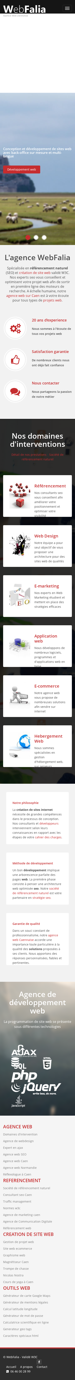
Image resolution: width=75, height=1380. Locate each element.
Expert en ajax (13, 1148)
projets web (52, 300)
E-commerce (46, 686)
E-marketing (46, 586)
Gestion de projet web (18, 1242)
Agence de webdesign (18, 1141)
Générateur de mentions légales (25, 1302)
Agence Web (17, 1126)
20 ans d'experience (49, 320)
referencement (22, 1180)
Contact (42, 1367)
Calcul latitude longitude (20, 1309)
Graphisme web (14, 1255)
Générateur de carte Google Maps (26, 1296)
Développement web (21, 169)
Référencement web (17, 1228)
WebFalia (12, 1357)
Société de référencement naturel (26, 1188)
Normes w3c (11, 1208)
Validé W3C (30, 1357)
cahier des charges (48, 837)
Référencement (50, 486)
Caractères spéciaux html (21, 1336)
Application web (45, 638)
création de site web (35, 272)
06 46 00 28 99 (20, 1371)
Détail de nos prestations (28, 455)
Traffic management (17, 1201)
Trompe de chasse (16, 1269)
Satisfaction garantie (50, 351)
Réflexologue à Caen (17, 1174)
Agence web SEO (14, 1154)
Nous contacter (45, 382)
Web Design (46, 536)
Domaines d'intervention (20, 1134)
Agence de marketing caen (21, 1215)
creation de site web (28, 1234)
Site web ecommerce (17, 1249)
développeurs (49, 823)
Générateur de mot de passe (23, 1316)
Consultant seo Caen (17, 1195)
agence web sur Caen (23, 295)
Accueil (11, 1367)
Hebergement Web (48, 738)
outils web (16, 1288)
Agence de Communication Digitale (27, 1221)
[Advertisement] (37, 53)
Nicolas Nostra (13, 1275)
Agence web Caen (15, 1161)
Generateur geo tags (17, 1329)
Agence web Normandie (20, 1168)
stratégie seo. (41, 898)
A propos (26, 1367)
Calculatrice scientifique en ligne (26, 1322)
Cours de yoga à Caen (18, 1282)
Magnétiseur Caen (16, 1262)
